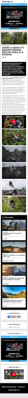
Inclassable (6, 260)
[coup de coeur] (14, 349)
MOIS (15, 327)
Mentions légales (9, 387)
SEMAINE (11, 327)
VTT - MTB (4, 57)
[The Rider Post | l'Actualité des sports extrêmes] (7, 1)
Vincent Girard (5, 45)
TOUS (18, 327)
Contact (21, 387)
